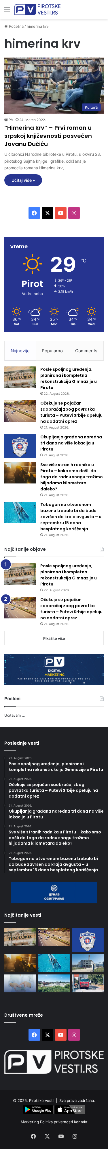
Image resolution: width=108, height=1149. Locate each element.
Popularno (52, 350)
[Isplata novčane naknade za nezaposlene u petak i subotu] (20, 983)
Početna (16, 26)
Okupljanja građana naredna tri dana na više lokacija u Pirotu (71, 443)
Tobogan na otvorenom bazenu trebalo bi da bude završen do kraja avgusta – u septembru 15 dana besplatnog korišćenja (70, 517)
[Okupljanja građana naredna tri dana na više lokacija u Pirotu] (20, 446)
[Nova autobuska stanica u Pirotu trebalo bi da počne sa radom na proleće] (54, 983)
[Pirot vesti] (37, 9)
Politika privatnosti (57, 1122)
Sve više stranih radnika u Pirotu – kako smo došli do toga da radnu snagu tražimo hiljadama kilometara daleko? (71, 477)
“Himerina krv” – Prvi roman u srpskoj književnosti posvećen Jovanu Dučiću (48, 136)
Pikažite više (54, 638)
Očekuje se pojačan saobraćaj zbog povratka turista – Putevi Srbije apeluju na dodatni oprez (71, 412)
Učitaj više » (23, 180)
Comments (86, 350)
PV (11, 120)
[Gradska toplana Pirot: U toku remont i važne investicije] (88, 963)
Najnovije (20, 350)
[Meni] (7, 11)
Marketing (30, 1122)
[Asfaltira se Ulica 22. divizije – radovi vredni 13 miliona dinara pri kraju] (88, 983)
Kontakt (81, 1122)
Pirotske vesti (41, 1100)
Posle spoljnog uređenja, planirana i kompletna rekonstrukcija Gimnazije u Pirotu (68, 378)
